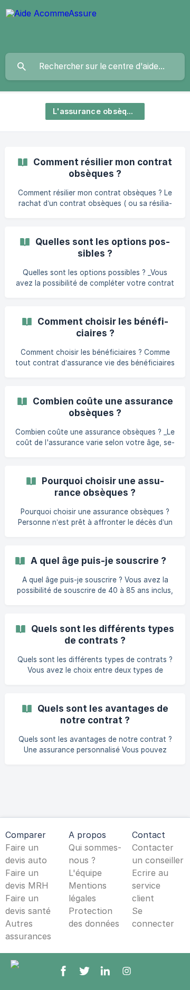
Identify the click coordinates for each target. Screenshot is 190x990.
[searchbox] (95, 66)
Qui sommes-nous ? (95, 853)
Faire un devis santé (28, 904)
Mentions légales (88, 891)
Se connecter (153, 917)
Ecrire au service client (150, 885)
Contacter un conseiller (158, 853)
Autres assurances (28, 929)
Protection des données (94, 917)
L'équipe (85, 873)
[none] (51, 26)
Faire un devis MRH (27, 879)
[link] (95, 182)
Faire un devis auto (26, 853)
